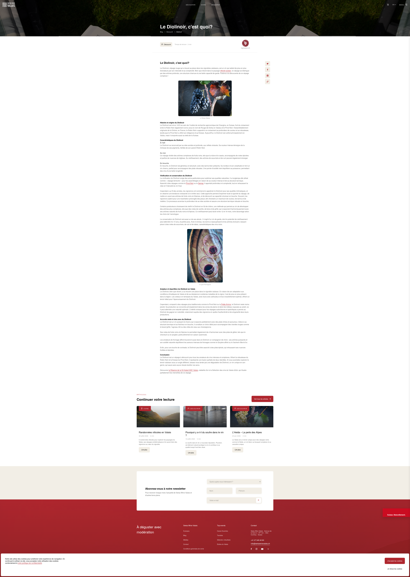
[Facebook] (251, 549)
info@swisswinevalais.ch (260, 543)
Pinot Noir (189, 183)
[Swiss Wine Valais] (9, 5)
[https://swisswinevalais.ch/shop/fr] (268, 549)
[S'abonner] (258, 500)
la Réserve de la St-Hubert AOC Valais (183, 370)
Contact (186, 544)
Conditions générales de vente (193, 549)
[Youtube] (262, 549)
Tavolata (220, 535)
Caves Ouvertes (222, 531)
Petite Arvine (226, 304)
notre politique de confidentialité (30, 563)
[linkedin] (267, 75)
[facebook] (267, 69)
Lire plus (144, 449)
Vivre (203, 5)
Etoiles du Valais (222, 544)
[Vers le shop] (388, 5)
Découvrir (190, 5)
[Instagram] (256, 549)
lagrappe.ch (245, 48)
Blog (161, 32)
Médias (185, 540)
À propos (186, 531)
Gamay (200, 183)
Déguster (215, 5)
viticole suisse (225, 70)
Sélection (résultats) (224, 540)
